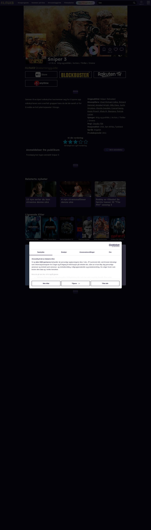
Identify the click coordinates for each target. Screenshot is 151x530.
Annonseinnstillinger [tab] (87, 252)
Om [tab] (110, 252)
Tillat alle (105, 283)
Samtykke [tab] (40, 252)
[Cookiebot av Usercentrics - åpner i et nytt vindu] (110, 245)
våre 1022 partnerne (43, 262)
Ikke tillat (46, 283)
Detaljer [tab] (64, 252)
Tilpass (74, 283)
